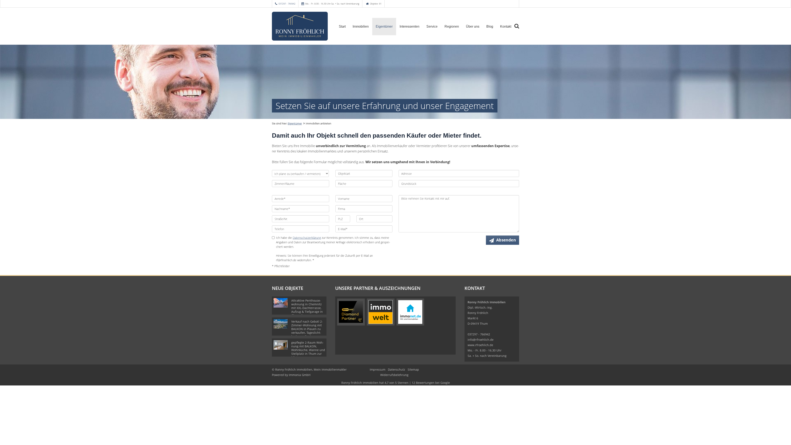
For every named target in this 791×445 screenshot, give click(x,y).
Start (342, 26)
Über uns (472, 26)
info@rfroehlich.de (481, 340)
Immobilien (361, 26)
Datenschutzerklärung (307, 238)
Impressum (377, 369)
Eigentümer (384, 26)
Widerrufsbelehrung (394, 375)
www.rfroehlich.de (480, 345)
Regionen (452, 26)
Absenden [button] (506, 240)
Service (432, 26)
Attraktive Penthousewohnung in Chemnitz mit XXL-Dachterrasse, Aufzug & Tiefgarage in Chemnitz (307, 308)
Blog (489, 26)
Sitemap (413, 369)
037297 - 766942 (286, 3)
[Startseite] (300, 26)
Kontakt (505, 26)
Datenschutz (396, 369)
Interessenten (409, 26)
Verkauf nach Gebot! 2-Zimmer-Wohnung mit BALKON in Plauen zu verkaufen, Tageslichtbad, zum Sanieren (307, 329)
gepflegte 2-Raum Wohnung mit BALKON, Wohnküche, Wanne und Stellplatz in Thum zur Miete (308, 350)
